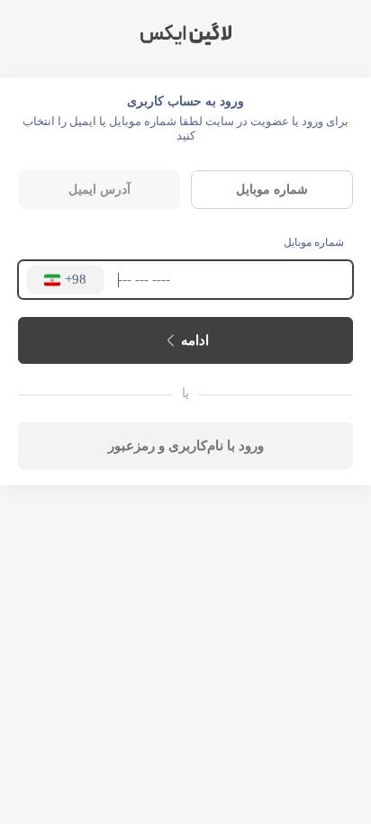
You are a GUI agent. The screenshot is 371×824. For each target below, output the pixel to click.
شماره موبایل (314, 242)
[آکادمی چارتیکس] (185, 34)
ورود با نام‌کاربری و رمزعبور (186, 445)
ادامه (195, 340)
